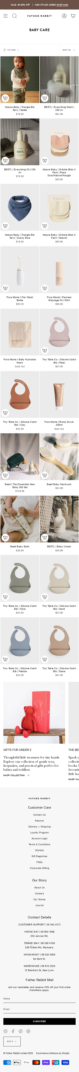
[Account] (64, 16)
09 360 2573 (54, 924)
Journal (39, 905)
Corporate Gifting (39, 868)
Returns (39, 820)
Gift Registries (40, 856)
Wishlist (39, 850)
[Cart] (73, 16)
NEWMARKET (32, 954)
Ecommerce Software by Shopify (52, 1053)
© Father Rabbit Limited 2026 (18, 1053)
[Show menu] (5, 16)
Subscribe (39, 1021)
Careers (39, 893)
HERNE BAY (31, 931)
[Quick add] (5, 98)
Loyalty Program (39, 832)
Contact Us (39, 814)
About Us (39, 887)
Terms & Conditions (39, 844)
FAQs (39, 862)
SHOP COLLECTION (14, 775)
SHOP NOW (62, 5)
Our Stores (39, 899)
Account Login (40, 838)
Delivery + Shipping (39, 826)
